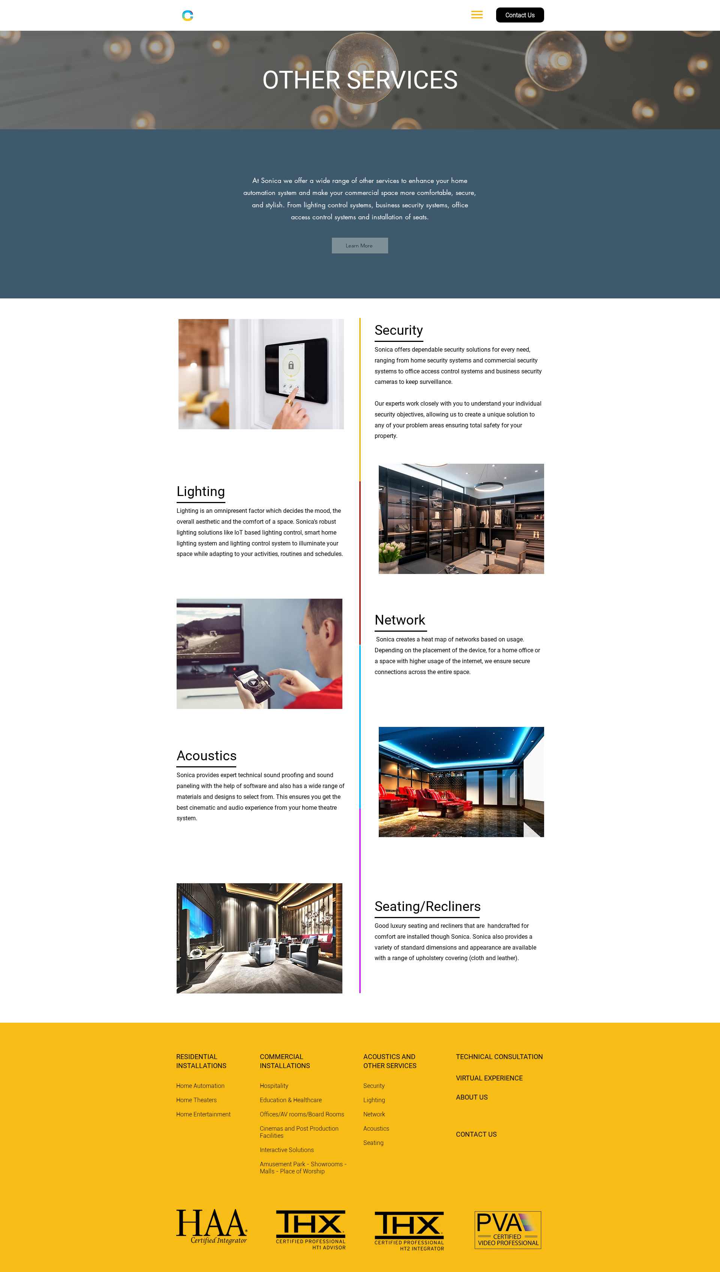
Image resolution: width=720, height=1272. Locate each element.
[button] (477, 14)
